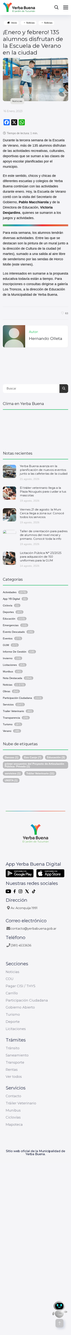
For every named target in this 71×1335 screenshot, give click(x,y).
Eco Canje (32, 757)
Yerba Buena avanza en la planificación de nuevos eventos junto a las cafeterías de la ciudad (43, 469)
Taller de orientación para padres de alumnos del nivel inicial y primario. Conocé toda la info (43, 534)
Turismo (7, 724)
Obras (6, 691)
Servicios (8, 704)
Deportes (8, 612)
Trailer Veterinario (13, 711)
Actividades (9, 592)
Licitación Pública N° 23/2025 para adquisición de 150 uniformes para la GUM (41, 556)
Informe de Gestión (14, 651)
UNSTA (11, 780)
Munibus (8, 671)
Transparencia (11, 717)
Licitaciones (10, 664)
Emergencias (11, 625)
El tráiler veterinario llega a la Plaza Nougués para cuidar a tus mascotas (43, 491)
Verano (7, 730)
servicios (13, 773)
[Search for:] (35, 388)
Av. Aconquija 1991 (24, 908)
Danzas (11, 757)
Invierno (7, 658)
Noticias (30, 23)
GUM (6, 645)
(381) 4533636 (21, 945)
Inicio (14, 23)
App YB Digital (11, 598)
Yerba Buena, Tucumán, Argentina (35, 428)
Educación (9, 618)
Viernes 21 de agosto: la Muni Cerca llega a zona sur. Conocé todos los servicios (42, 513)
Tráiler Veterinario (40, 773)
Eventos (7, 638)
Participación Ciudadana (17, 697)
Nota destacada (12, 678)
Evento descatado (14, 631)
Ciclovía (7, 605)
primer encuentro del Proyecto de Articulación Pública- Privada (34, 765)
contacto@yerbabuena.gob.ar (33, 928)
